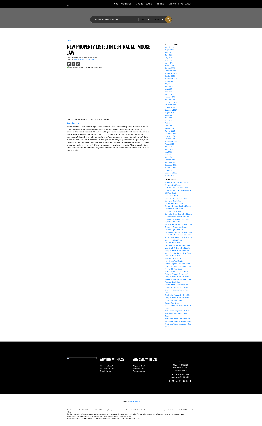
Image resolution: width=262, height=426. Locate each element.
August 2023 (169, 144)
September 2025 (171, 78)
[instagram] (180, 381)
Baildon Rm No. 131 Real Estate (177, 182)
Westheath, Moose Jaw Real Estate (178, 321)
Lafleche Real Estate (172, 243)
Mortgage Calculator (107, 368)
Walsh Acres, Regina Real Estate (177, 311)
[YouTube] (183, 381)
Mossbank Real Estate (173, 258)
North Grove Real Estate (174, 261)
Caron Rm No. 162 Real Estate (176, 198)
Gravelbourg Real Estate (174, 230)
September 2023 (171, 141)
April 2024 (168, 123)
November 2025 (171, 73)
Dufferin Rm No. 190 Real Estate (177, 216)
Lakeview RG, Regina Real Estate (177, 248)
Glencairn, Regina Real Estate (176, 227)
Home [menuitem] (115, 4)
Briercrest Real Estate (173, 185)
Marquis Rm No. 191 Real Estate (177, 251)
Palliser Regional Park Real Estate (177, 264)
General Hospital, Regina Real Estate (178, 224)
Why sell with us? (139, 366)
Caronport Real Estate (173, 201)
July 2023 (168, 147)
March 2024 (169, 126)
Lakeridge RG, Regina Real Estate (177, 245)
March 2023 (169, 157)
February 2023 (170, 160)
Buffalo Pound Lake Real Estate (176, 188)
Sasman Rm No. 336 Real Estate (177, 287)
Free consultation (139, 371)
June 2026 (169, 55)
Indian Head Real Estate (174, 240)
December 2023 (171, 133)
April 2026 (168, 60)
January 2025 (170, 99)
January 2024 (170, 131)
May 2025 (168, 89)
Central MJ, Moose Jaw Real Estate (83, 59)
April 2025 (168, 92)
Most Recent (169, 47)
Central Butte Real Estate (174, 203)
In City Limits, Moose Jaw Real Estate (178, 237)
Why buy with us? (106, 366)
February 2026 (170, 65)
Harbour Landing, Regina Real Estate (178, 232)
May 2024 (168, 120)
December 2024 (171, 102)
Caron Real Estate (171, 195)
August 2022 (169, 175)
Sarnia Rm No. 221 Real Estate (176, 285)
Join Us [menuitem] (172, 4)
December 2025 (171, 71)
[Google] (190, 381)
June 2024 (169, 118)
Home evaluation (139, 368)
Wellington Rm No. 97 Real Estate (177, 319)
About (188, 4)
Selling (160, 4)
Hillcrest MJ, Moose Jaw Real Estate (178, 235)
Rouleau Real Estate (172, 282)
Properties (126, 4)
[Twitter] (173, 381)
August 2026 (169, 50)
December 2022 (171, 165)
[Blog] (187, 381)
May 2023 (168, 152)
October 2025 (170, 76)
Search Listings (105, 371)
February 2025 (170, 97)
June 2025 (169, 86)
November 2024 (171, 105)
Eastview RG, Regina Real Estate (177, 219)
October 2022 (170, 170)
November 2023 (171, 136)
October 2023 (170, 139)
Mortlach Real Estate (172, 256)
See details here (73, 123)
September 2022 (171, 173)
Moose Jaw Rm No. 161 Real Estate (178, 253)
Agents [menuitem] (139, 4)
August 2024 (169, 113)
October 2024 (170, 107)
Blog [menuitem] (180, 4)
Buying (149, 4)
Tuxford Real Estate (172, 303)
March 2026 (169, 63)
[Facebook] (169, 381)
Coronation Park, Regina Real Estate (178, 214)
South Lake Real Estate (173, 300)
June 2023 (169, 149)
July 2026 (168, 52)
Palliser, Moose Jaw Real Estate (176, 271)
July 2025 (168, 84)
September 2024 (171, 110)
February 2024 (170, 128)
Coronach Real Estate (173, 211)
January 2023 (170, 162)
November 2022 (171, 167)
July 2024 (168, 115)
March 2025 (169, 94)
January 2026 (170, 68)
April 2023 (168, 154)
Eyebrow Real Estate (172, 222)
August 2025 (169, 81)
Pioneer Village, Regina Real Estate (178, 279)
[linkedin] (176, 381)
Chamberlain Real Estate (174, 209)
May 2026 (168, 58)
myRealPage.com (134, 401)
